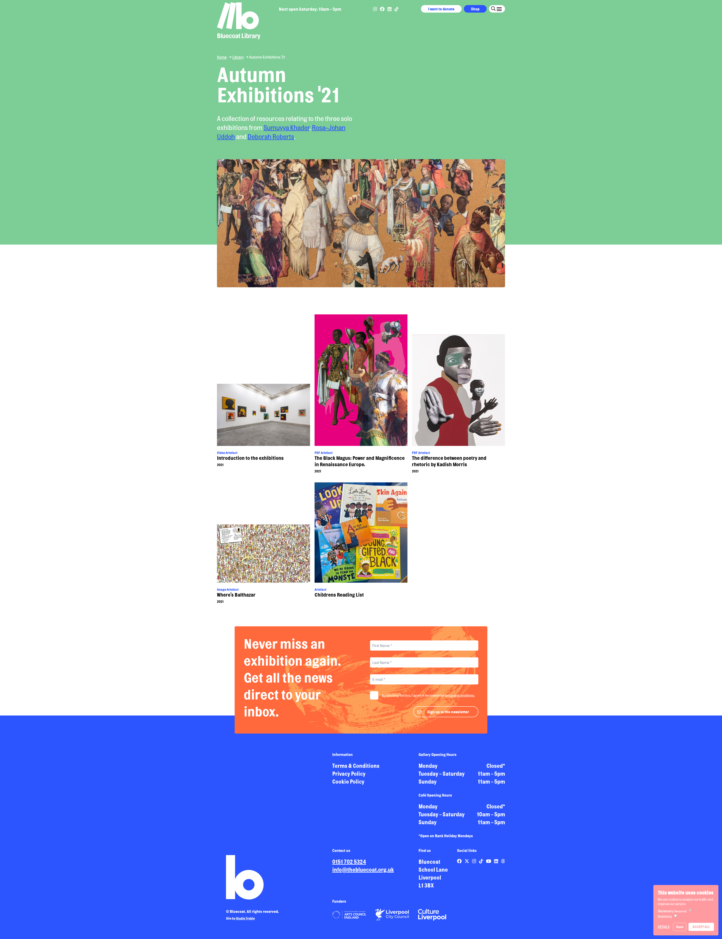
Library (238, 57)
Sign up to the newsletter (448, 711)
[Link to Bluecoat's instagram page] (375, 9)
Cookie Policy (348, 781)
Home (222, 57)
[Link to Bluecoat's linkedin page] (390, 9)
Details (664, 927)
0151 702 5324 (349, 861)
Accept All (701, 927)
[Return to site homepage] (238, 20)
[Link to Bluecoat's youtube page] (489, 861)
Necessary (672, 911)
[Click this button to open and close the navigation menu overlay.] (499, 8)
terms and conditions (459, 695)
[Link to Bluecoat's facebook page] (382, 9)
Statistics (665, 916)
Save (679, 927)
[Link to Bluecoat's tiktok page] (396, 9)
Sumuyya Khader (286, 127)
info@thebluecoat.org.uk (363, 869)
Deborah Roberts (271, 136)
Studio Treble (245, 918)
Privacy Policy (349, 773)
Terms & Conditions (355, 765)
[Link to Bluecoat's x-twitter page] (467, 861)
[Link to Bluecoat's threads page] (503, 861)
